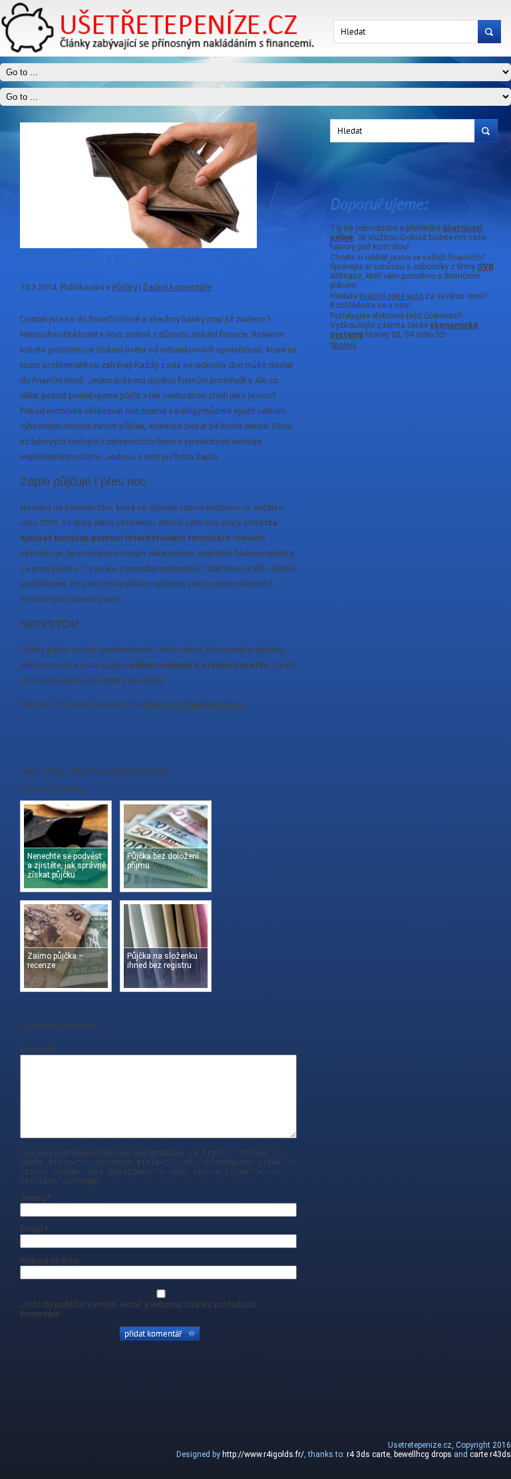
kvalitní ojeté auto (391, 296)
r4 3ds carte (368, 1454)
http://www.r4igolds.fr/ (263, 1454)
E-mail (34, 1229)
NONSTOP (123, 771)
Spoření (343, 345)
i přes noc (84, 771)
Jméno (35, 1198)
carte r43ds (490, 1454)
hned (54, 771)
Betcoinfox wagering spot (196, 704)
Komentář (37, 1050)
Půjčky (124, 287)
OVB (485, 266)
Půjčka (158, 771)
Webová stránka (49, 1260)
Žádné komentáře (177, 287)
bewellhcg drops (423, 1454)
